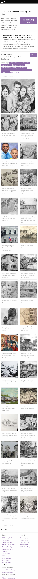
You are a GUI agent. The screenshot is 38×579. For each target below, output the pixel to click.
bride (7, 135)
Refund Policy (24, 545)
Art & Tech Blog (25, 547)
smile (10, 133)
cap (14, 216)
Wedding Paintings (7, 547)
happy (14, 135)
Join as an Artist (6, 562)
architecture (5, 250)
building (28, 133)
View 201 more (14, 72)
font (13, 380)
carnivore (32, 192)
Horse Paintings (6, 558)
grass (27, 190)
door (31, 220)
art (11, 380)
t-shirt (3, 461)
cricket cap (9, 216)
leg (6, 327)
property (28, 216)
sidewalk (4, 330)
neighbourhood (25, 138)
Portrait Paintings (7, 542)
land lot (27, 137)
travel (22, 165)
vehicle (23, 357)
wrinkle (4, 463)
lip (12, 300)
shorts (8, 327)
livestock (10, 192)
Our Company (24, 538)
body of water (28, 357)
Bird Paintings (6, 560)
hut (13, 192)
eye (9, 161)
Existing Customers (7, 572)
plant (13, 133)
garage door (31, 275)
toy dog (27, 518)
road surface (9, 328)
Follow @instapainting (8, 578)
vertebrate (30, 300)
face (8, 133)
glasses (7, 353)
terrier (33, 518)
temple (3, 355)
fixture (3, 248)
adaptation (24, 193)
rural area (4, 192)
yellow (11, 165)
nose (8, 300)
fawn (28, 192)
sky (22, 133)
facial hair (11, 461)
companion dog (25, 516)
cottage (23, 383)
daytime (9, 247)
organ (10, 353)
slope (6, 408)
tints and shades (8, 382)
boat (31, 353)
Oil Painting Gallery (7, 538)
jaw (8, 218)
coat (3, 137)
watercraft (23, 355)
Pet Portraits (5, 540)
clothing (4, 133)
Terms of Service (25, 542)
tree (26, 135)
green (31, 302)
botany (10, 135)
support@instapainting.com (10, 570)
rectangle (23, 190)
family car (8, 463)
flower (3, 135)
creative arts (5, 383)
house (29, 135)
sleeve (11, 218)
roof (30, 408)
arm (6, 302)
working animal (10, 188)
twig (3, 382)
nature (7, 163)
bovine (4, 193)
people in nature (28, 188)
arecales (26, 165)
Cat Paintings (5, 556)
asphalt (4, 328)
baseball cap (5, 220)
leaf (11, 163)
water (22, 353)
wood (13, 275)
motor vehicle (5, 460)
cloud (32, 133)
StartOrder (28, 20)
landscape (13, 190)
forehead (4, 216)
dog (3, 515)
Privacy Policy (24, 540)
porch (27, 330)
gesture (6, 137)
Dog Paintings (6, 553)
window (23, 135)
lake (33, 355)
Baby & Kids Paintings (8, 545)
